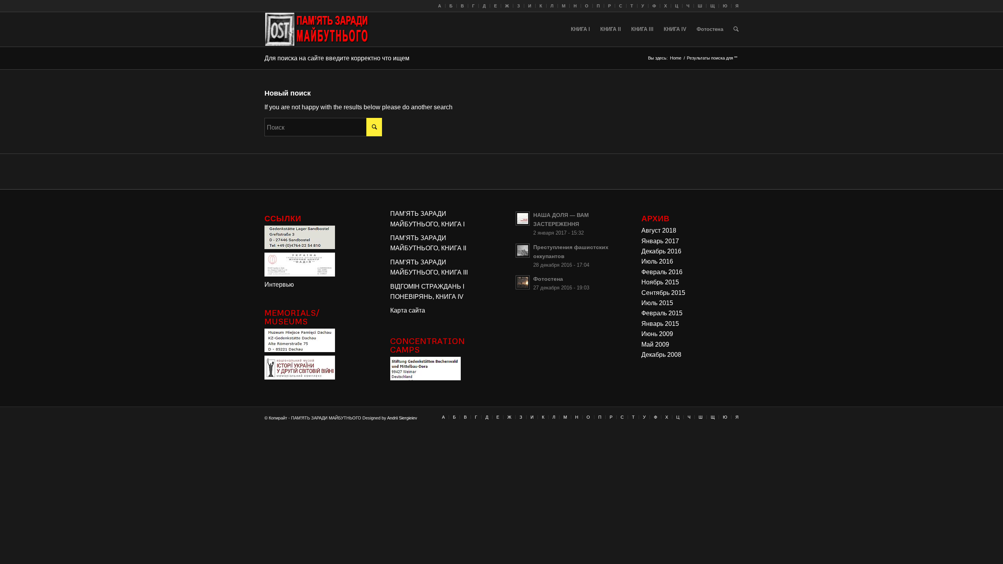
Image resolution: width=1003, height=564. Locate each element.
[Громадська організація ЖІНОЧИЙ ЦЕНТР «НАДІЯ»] (299, 274)
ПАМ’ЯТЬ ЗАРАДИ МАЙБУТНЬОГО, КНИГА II (428, 243)
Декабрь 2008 (661, 354)
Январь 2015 (660, 323)
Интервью (279, 284)
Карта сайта (407, 310)
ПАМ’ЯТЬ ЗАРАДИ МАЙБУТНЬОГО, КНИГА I (427, 218)
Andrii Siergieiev (402, 418)
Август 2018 (658, 230)
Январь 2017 (660, 241)
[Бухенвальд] (425, 378)
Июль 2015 (657, 303)
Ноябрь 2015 (660, 282)
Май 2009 (655, 344)
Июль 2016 (657, 261)
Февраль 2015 (662, 313)
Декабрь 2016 (661, 251)
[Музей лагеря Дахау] (299, 350)
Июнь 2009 (657, 334)
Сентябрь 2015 (663, 292)
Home (675, 58)
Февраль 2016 (662, 272)
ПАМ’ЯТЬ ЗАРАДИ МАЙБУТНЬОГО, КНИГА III (429, 267)
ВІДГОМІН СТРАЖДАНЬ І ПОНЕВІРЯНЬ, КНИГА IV (427, 291)
